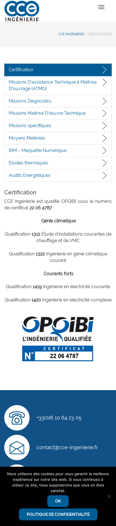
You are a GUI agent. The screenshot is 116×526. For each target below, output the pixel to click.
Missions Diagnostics (30, 101)
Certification (21, 69)
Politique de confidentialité (58, 514)
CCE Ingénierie (71, 34)
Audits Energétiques (30, 175)
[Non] (109, 496)
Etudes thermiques (28, 163)
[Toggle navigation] (101, 7)
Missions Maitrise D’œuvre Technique (47, 113)
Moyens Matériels (27, 138)
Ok (58, 501)
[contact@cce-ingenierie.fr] (17, 447)
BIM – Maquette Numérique (37, 150)
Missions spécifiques (30, 125)
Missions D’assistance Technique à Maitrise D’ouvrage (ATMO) (53, 85)
